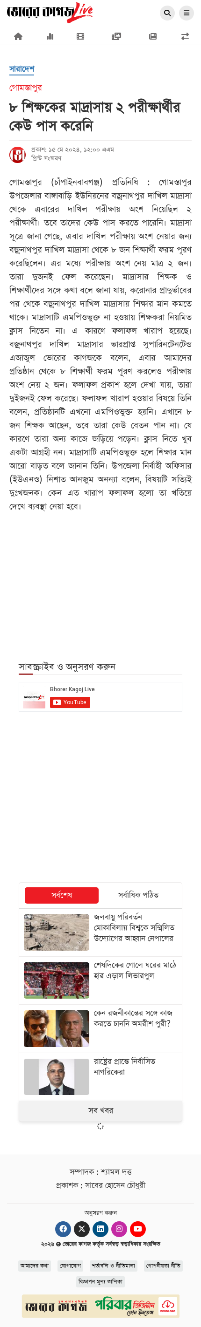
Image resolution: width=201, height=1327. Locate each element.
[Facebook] (63, 1229)
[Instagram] (119, 1229)
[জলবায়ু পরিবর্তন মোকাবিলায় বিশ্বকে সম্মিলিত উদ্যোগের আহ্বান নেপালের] (100, 932)
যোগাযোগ (70, 1266)
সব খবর (100, 1110)
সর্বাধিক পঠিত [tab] (138, 895)
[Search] (167, 13)
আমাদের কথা (35, 1266)
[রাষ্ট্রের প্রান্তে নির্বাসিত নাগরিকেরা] (100, 1077)
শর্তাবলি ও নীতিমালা (113, 1266)
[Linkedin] (100, 1229)
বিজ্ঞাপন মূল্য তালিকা (100, 1282)
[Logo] (50, 12)
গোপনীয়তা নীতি (163, 1266)
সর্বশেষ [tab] (61, 895)
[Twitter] (82, 1229)
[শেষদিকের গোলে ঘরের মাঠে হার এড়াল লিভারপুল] (100, 980)
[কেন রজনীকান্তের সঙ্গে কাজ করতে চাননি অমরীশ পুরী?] (100, 1028)
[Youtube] (138, 1229)
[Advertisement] (100, 581)
